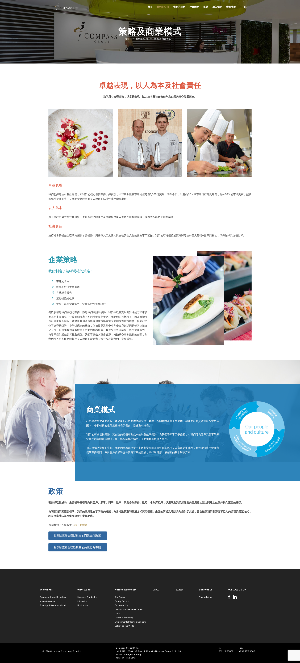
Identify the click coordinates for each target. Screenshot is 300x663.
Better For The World (124, 625)
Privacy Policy (205, 597)
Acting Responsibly (125, 589)
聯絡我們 (231, 7)
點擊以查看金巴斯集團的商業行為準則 (78, 547)
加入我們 (217, 7)
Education (82, 601)
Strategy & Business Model (53, 605)
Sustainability (121, 605)
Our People (120, 597)
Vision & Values (47, 601)
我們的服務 (179, 7)
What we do (84, 589)
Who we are (46, 589)
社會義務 (194, 7)
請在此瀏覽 (81, 525)
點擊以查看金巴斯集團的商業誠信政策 (78, 536)
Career (179, 589)
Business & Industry (87, 597)
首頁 (150, 7)
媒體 (205, 7)
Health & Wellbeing (124, 617)
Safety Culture (122, 601)
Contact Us (205, 589)
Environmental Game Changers (130, 621)
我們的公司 (163, 7)
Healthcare (82, 605)
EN (245, 7)
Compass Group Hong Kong (53, 597)
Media (156, 589)
